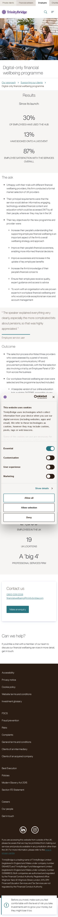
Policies (5, 775)
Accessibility (8, 672)
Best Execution (9, 768)
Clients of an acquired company (17, 756)
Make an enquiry (18, 609)
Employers (42, 2)
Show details (42, 488)
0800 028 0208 (15, 594)
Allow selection (29, 507)
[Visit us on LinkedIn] (23, 829)
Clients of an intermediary (14, 749)
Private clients (8, 2)
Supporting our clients (32, 82)
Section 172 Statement (13, 790)
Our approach (9, 82)
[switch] (50, 457)
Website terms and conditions (16, 694)
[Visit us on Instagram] (35, 829)
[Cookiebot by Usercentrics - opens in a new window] (35, 397)
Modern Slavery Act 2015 (14, 782)
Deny (29, 517)
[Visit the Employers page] (14, 12)
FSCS (5, 713)
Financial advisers (26, 2)
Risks (4, 727)
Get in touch (8, 816)
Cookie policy (8, 687)
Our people (7, 809)
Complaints (7, 735)
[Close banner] (53, 397)
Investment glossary (12, 701)
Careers (6, 801)
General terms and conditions (16, 742)
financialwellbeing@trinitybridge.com (25, 598)
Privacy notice (9, 680)
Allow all (29, 498)
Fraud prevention (10, 720)
